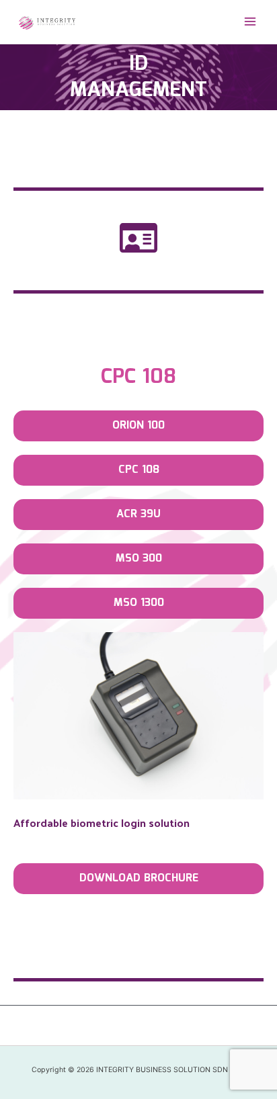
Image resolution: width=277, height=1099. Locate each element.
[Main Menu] (250, 22)
